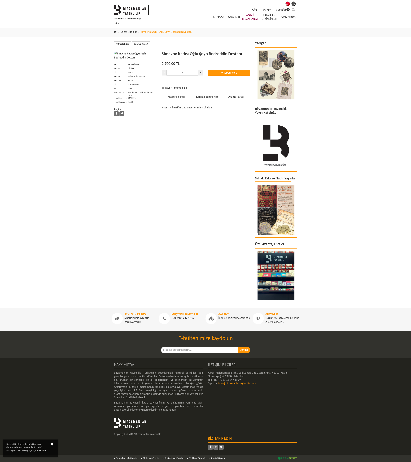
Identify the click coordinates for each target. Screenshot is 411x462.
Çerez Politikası (40, 450)
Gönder (244, 349)
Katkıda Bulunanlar (207, 96)
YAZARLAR (234, 16)
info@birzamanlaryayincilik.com (237, 383)
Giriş (254, 9)
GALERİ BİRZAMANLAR (250, 17)
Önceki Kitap (123, 44)
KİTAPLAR (218, 16)
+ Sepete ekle (229, 72)
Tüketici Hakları (217, 458)
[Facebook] (116, 113)
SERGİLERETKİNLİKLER (269, 17)
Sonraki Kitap (140, 44)
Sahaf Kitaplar (129, 32)
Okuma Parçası (236, 96)
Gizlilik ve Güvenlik (197, 458)
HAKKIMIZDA (287, 16)
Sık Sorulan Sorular (151, 458)
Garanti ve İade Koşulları (127, 458)
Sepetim (282, 9)
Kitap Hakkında (176, 96)
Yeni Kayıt (266, 9)
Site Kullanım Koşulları (174, 458)
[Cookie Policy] (52, 445)
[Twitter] (121, 113)
